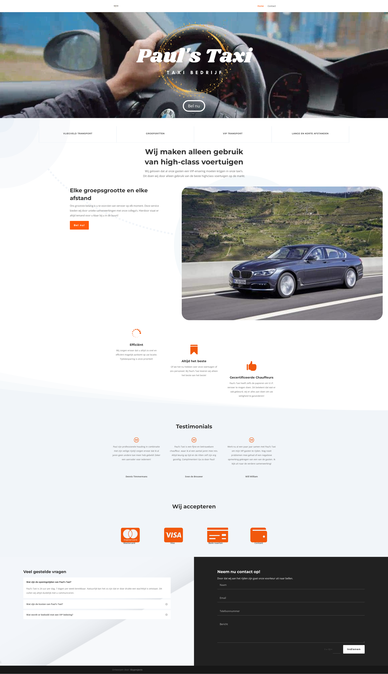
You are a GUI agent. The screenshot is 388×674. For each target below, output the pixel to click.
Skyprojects (136, 669)
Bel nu (194, 106)
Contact (272, 6)
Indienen (354, 649)
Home (261, 6)
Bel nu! (79, 225)
